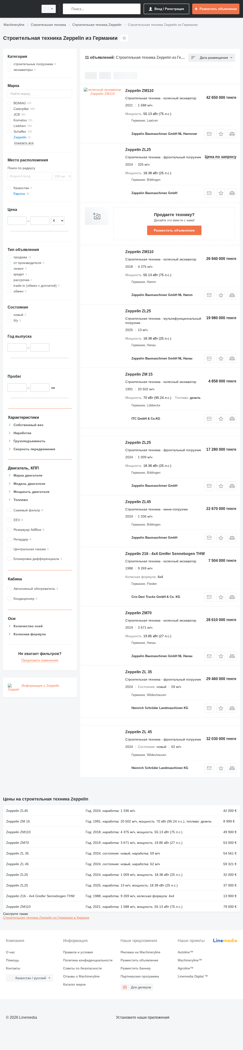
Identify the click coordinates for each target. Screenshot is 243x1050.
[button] (220, 133)
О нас (10, 952)
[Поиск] (67, 9)
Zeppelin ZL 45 (138, 732)
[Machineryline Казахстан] (20, 9)
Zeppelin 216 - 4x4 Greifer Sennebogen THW (165, 554)
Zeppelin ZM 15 (139, 374)
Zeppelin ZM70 (138, 613)
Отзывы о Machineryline (81, 976)
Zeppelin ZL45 (138, 502)
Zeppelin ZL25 (138, 150)
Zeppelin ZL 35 (138, 672)
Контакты (13, 968)
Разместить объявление (174, 230)
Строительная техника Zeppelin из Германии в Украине (46, 917)
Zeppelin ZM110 (139, 91)
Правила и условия (78, 952)
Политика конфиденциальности (87, 960)
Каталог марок (74, 984)
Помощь (12, 960)
